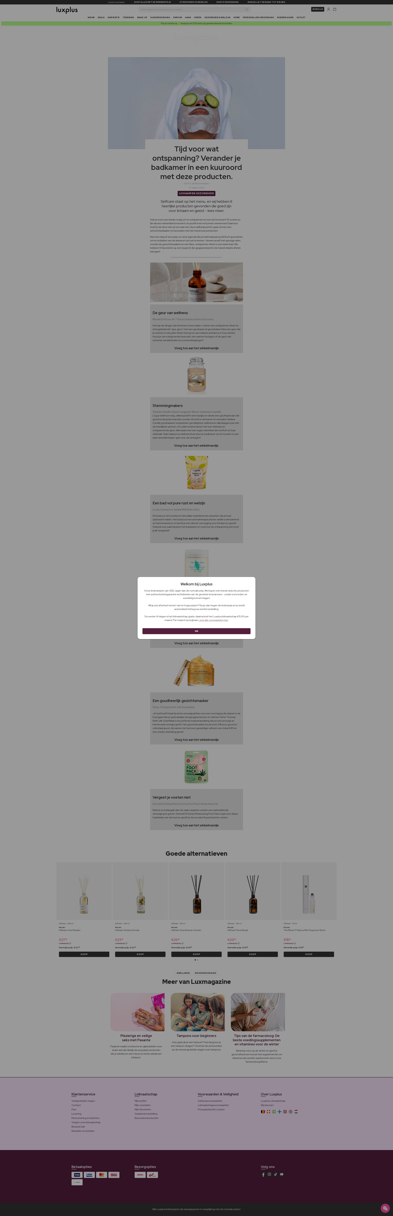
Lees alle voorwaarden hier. (213, 620)
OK (196, 631)
